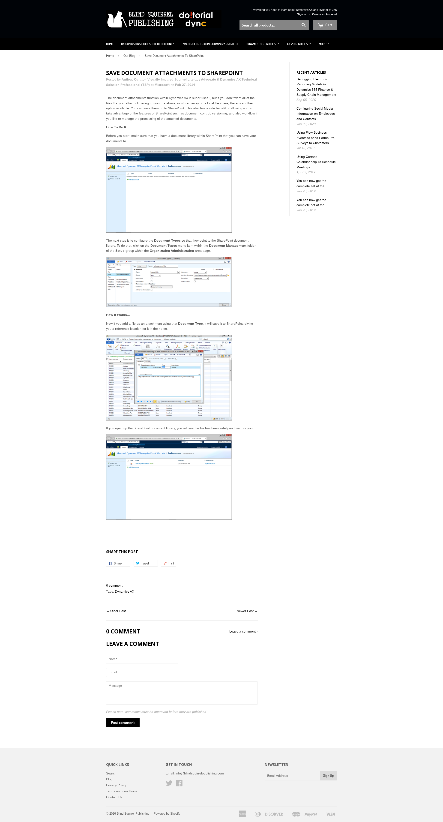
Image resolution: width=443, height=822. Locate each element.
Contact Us (114, 797)
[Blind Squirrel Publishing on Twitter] (169, 784)
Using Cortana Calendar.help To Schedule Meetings (316, 162)
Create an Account (324, 14)
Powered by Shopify (167, 813)
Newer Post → (247, 611)
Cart (328, 24)
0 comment (114, 585)
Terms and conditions (121, 791)
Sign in (301, 14)
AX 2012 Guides (297, 44)
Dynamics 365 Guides (261, 44)
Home (110, 44)
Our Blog (129, 55)
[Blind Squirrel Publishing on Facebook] (179, 784)
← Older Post (116, 611)
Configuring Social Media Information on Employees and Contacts (315, 114)
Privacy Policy (116, 785)
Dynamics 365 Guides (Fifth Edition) (147, 44)
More (322, 44)
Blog (109, 779)
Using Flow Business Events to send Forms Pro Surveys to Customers (315, 138)
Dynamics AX (124, 591)
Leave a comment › (243, 631)
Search (111, 773)
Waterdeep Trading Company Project (210, 44)
